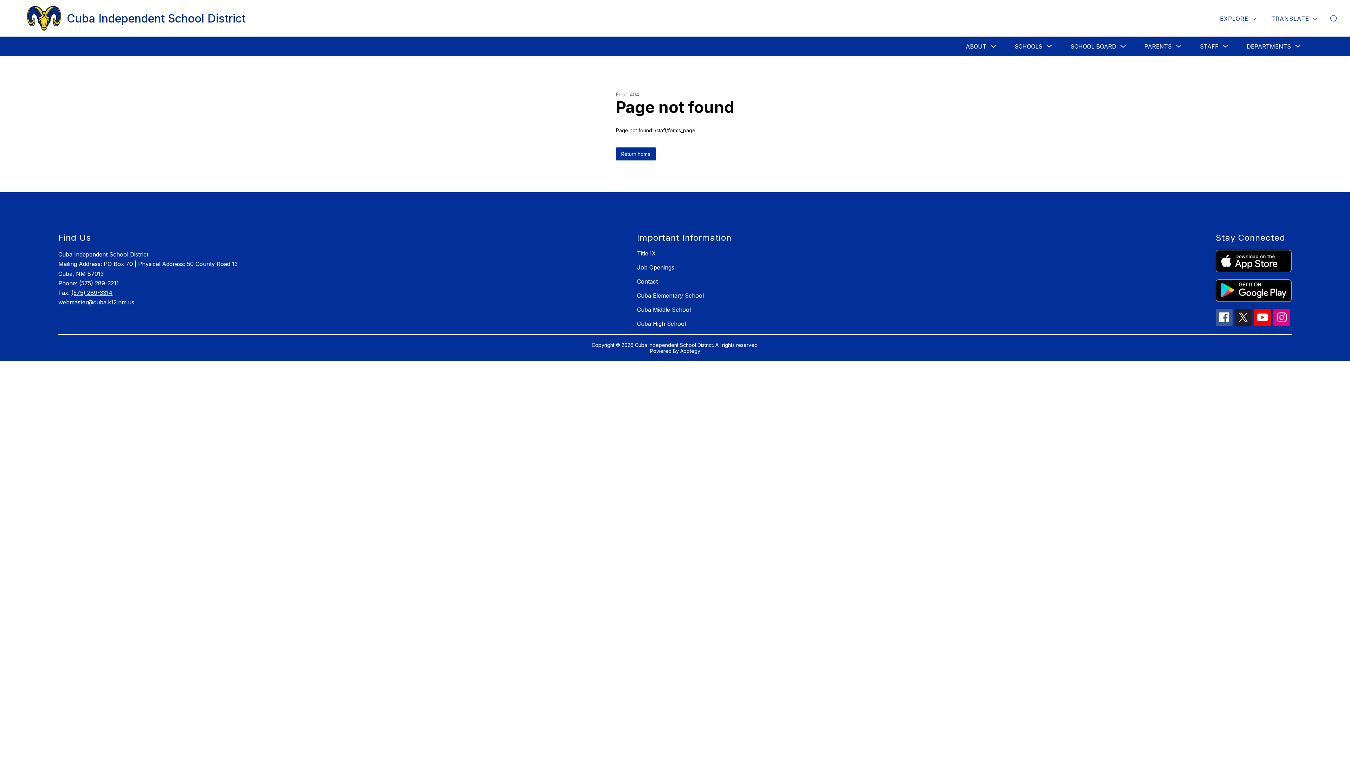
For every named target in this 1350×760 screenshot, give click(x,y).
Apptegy (690, 351)
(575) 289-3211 (99, 283)
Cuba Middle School (664, 309)
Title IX (646, 253)
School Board (1093, 46)
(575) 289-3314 (91, 292)
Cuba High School (661, 323)
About (976, 46)
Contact (647, 281)
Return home (636, 154)
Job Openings (655, 267)
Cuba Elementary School (670, 295)
